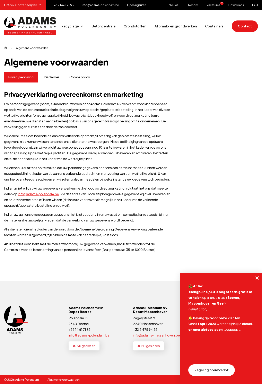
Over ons (192, 5)
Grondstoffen (135, 26)
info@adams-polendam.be (38, 194)
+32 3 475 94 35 (145, 329)
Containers (214, 26)
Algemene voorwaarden (63, 379)
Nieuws (173, 5)
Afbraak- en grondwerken (176, 26)
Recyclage (70, 26)
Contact (245, 26)
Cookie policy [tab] (79, 77)
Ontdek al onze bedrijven (20, 5)
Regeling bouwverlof (211, 370)
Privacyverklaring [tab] (21, 77)
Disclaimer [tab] (51, 77)
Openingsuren (136, 5)
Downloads (236, 5)
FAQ (255, 5)
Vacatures (215, 4)
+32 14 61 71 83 (79, 329)
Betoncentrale (103, 26)
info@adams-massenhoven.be (156, 335)
